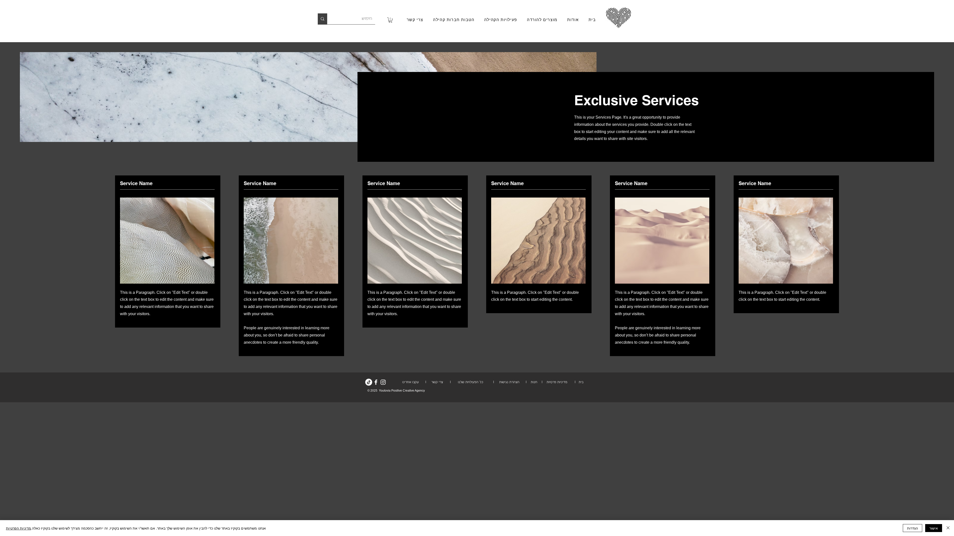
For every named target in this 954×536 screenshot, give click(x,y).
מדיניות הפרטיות (18, 528)
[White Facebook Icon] (375, 382)
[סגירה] (948, 528)
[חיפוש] (322, 18)
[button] (390, 20)
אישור (933, 528)
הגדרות (912, 528)
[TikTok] (368, 382)
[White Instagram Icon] (383, 382)
